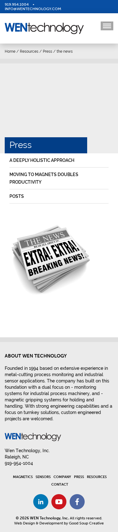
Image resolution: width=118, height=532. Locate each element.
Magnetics (23, 477)
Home (10, 51)
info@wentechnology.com (33, 9)
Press (47, 51)
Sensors (43, 477)
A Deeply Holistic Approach (41, 160)
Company (62, 477)
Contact (59, 484)
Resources (29, 51)
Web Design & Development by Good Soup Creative (59, 523)
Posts (16, 196)
